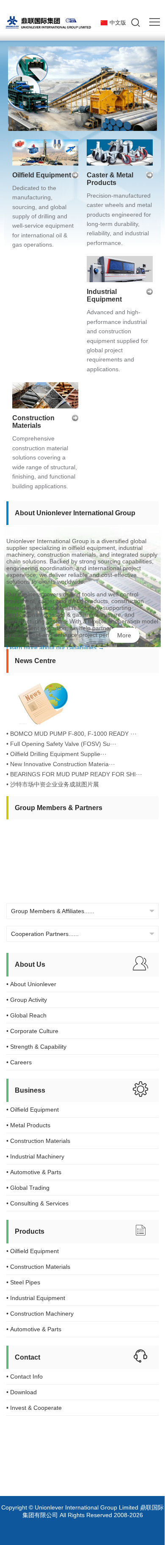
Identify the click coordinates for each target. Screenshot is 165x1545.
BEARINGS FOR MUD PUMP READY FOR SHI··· (76, 774)
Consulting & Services (37, 1203)
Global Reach (26, 1015)
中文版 (118, 22)
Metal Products (28, 1125)
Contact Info (24, 1376)
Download (21, 1392)
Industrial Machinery (35, 1156)
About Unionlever (31, 984)
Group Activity (26, 999)
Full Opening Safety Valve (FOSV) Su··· (63, 743)
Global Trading (28, 1187)
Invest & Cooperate (34, 1407)
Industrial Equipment (104, 295)
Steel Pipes (23, 1282)
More (124, 635)
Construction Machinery (40, 1313)
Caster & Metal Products (110, 178)
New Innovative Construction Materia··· (62, 764)
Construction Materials (33, 421)
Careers (19, 1062)
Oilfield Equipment (41, 175)
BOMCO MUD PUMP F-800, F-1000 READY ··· (73, 733)
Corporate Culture (32, 1031)
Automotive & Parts (33, 1172)
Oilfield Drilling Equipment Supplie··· (58, 754)
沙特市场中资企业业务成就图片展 (54, 784)
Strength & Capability (36, 1046)
